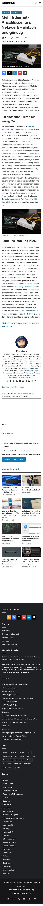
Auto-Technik (7, 787)
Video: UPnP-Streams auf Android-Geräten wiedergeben (30, 562)
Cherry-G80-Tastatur (26, 287)
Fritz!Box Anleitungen (9, 688)
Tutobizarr (6, 863)
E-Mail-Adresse (8, 434)
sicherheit (27, 764)
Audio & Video (8, 784)
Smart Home (7, 853)
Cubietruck (17, 89)
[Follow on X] (12, 38)
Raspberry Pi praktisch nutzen (12, 708)
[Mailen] (25, 73)
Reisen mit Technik (9, 842)
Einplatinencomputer (10, 791)
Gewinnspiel (7, 804)
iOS (28, 756)
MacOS (29, 760)
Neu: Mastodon (28, 377)
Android (5, 780)
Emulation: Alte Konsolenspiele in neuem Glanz (18, 698)
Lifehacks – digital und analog (13, 818)
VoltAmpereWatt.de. (16, 377)
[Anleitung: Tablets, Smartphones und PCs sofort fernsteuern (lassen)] (11, 503)
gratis (22, 756)
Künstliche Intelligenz (10, 815)
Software (6, 856)
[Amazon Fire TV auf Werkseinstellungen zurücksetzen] (11, 480)
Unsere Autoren (7, 637)
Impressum (5, 641)
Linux (21, 760)
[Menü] (40, 4)
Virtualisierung (8, 866)
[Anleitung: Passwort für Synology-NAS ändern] (31, 503)
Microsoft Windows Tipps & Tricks (14, 736)
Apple (22, 752)
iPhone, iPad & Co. (9, 811)
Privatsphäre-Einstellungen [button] (21, 893)
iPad (33, 756)
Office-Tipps (6, 726)
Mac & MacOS (8, 825)
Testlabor (6, 860)
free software (7, 756)
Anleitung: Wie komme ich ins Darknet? (15, 684)
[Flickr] (20, 381)
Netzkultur (5, 712)
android (5, 752)
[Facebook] (4, 73)
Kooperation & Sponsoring (11, 634)
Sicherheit (6, 849)
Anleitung (14, 752)
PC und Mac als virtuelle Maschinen (14, 715)
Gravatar (10, 443)
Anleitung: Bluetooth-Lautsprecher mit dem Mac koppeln (30, 538)
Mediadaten (6, 631)
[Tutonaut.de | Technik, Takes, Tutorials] (8, 3)
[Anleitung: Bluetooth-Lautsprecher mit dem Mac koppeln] (31, 528)
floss (28, 752)
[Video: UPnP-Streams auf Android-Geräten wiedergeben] (31, 552)
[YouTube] (23, 381)
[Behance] (29, 381)
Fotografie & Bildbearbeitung (13, 794)
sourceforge (7, 767)
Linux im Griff (7, 822)
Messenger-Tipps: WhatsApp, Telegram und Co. (18, 733)
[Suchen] (36, 4)
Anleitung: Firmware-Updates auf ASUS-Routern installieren (10, 562)
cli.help (29, 375)
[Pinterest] (20, 73)
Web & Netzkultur (9, 870)
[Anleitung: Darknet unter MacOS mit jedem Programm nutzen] (11, 528)
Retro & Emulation (9, 846)
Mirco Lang (8, 38)
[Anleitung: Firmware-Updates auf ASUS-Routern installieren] (11, 552)
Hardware (6, 12)
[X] (9, 73)
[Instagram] (32, 381)
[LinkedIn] (14, 73)
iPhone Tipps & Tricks (9, 695)
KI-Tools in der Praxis (9, 702)
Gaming (5, 797)
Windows (17, 767)
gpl (16, 756)
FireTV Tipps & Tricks (9, 705)
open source (7, 764)
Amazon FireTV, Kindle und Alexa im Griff (16, 722)
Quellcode (17, 764)
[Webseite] (7, 381)
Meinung (6, 828)
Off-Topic (6, 835)
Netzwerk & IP (16, 12)
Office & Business (9, 839)
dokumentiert (11, 271)
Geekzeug (5, 729)
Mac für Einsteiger (8, 691)
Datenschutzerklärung (9, 644)
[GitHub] (35, 381)
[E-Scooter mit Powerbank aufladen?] (31, 480)
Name (4, 424)
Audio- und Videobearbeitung (12, 740)
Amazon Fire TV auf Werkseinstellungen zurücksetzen (9, 490)
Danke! (10, 375)
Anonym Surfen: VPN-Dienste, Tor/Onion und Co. (19, 719)
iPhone (5, 760)
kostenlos (13, 760)
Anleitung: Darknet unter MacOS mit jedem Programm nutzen (11, 538)
